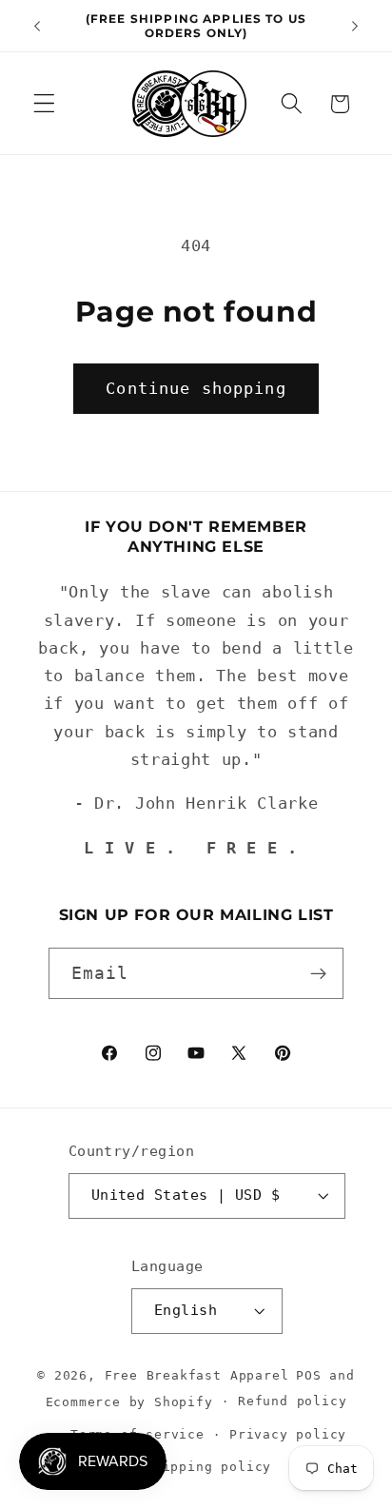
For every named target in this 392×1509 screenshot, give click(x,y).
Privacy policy (287, 1434)
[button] (44, 104)
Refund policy (292, 1401)
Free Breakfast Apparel (197, 1375)
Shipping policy (208, 1467)
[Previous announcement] (37, 26)
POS (308, 1375)
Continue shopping (196, 388)
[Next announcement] (355, 26)
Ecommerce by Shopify (129, 1401)
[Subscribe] (319, 973)
